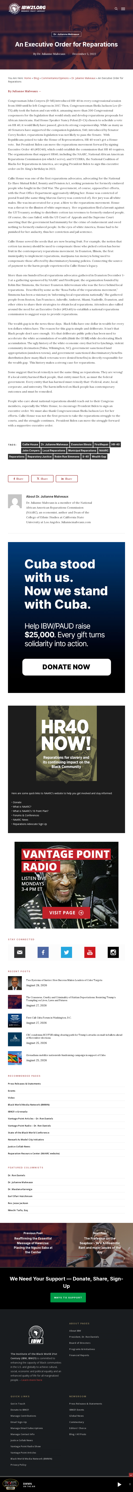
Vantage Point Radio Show (26, 1446)
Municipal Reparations (82, 450)
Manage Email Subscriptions (27, 1428)
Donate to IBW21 (20, 1409)
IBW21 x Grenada (17, 1111)
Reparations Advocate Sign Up (30, 824)
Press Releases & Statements (24, 1083)
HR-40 (115, 444)
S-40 (85, 456)
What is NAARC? (22, 806)
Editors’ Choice (77, 1428)
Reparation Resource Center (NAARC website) (34, 1153)
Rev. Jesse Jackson (18, 1203)
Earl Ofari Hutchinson (20, 1196)
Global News (76, 1415)
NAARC (104, 450)
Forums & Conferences (26, 815)
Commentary (76, 1422)
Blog (36, 78)
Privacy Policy (18, 1464)
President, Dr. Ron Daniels (84, 1336)
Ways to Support (68, 1297)
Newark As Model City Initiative (26, 1139)
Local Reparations (54, 450)
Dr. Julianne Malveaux (66, 34)
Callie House (30, 444)
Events (11, 1090)
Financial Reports (79, 1355)
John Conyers (31, 450)
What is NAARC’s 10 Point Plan (30, 811)
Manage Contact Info (22, 1434)
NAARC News (20, 819)
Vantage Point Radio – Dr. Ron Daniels (29, 1125)
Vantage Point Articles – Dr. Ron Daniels (30, 1118)
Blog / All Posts (77, 1434)
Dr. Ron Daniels (16, 1175)
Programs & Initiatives (82, 1349)
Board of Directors (79, 1342)
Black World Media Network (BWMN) (29, 1104)
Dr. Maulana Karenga (20, 1189)
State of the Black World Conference (28, 1132)
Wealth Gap (99, 456)
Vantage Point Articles (23, 1452)
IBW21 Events (76, 1409)
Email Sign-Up (19, 1422)
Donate (17, 802)
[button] (123, 8)
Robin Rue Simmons (67, 456)
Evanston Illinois (81, 444)
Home (27, 78)
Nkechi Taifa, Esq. (18, 1210)
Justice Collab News (19, 1146)
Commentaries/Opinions (55, 78)
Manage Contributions (23, 1415)
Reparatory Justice (40, 456)
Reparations (17, 456)
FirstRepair (101, 444)
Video (11, 1097)
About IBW (75, 1330)
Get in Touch (18, 1403)
